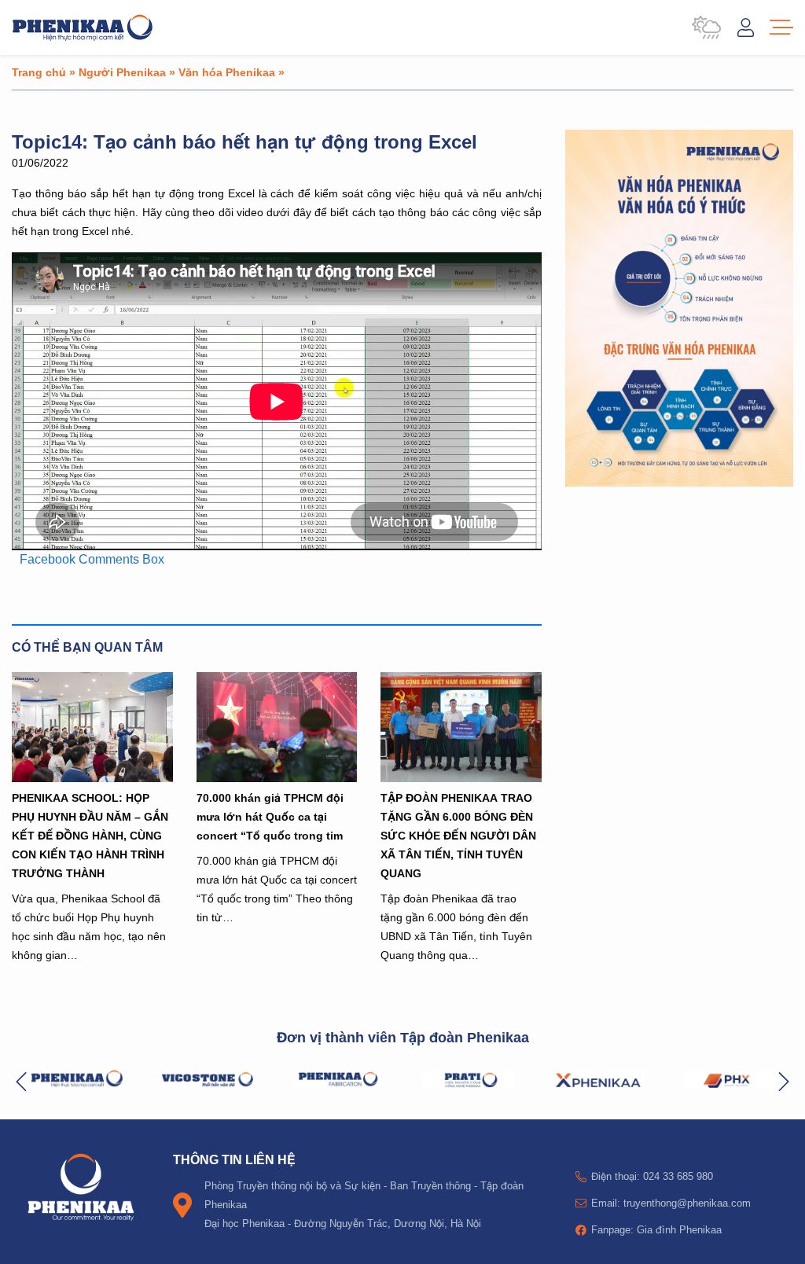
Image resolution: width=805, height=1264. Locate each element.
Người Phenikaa (122, 72)
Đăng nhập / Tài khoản (745, 27)
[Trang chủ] (82, 27)
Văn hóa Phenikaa (226, 72)
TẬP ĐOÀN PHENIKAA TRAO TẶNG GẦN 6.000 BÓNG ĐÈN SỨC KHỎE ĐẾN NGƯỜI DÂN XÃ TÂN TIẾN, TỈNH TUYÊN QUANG (458, 835)
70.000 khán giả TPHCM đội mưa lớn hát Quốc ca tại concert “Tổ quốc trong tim (270, 816)
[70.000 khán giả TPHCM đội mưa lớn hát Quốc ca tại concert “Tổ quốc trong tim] (277, 727)
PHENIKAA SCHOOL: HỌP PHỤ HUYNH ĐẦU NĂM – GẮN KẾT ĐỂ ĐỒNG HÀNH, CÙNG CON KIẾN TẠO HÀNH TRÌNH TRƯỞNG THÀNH (90, 835)
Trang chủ (39, 72)
